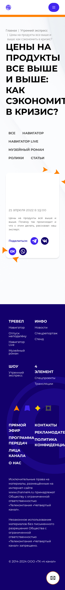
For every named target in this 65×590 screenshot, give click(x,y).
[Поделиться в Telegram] (34, 241)
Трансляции (44, 383)
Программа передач (21, 440)
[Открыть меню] (53, 7)
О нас (15, 463)
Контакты (46, 425)
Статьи (37, 158)
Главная (11, 30)
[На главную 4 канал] (8, 7)
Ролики (16, 158)
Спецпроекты (45, 378)
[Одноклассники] (12, 251)
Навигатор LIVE (23, 141)
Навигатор (33, 133)
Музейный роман (26, 150)
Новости (41, 327)
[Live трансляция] (17, 582)
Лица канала (17, 453)
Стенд (39, 339)
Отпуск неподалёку (18, 335)
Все (11, 133)
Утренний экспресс (34, 30)
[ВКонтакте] (45, 241)
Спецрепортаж (46, 333)
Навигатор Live (17, 343)
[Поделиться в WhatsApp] (23, 251)
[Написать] (53, 578)
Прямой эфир (17, 428)
